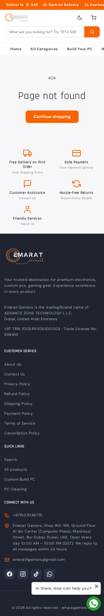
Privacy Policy (17, 384)
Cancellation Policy (22, 433)
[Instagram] (23, 574)
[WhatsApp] (49, 574)
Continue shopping (52, 116)
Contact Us (27, 198)
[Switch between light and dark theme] (80, 18)
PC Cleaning (15, 489)
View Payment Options (76, 167)
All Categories (44, 49)
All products (15, 469)
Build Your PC (80, 49)
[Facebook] (9, 574)
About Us (27, 224)
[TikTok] (36, 574)
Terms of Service (19, 423)
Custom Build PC (19, 479)
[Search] (92, 31)
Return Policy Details (76, 198)
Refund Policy (17, 393)
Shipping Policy (18, 403)
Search (10, 459)
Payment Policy (18, 413)
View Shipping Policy (27, 172)
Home (15, 49)
